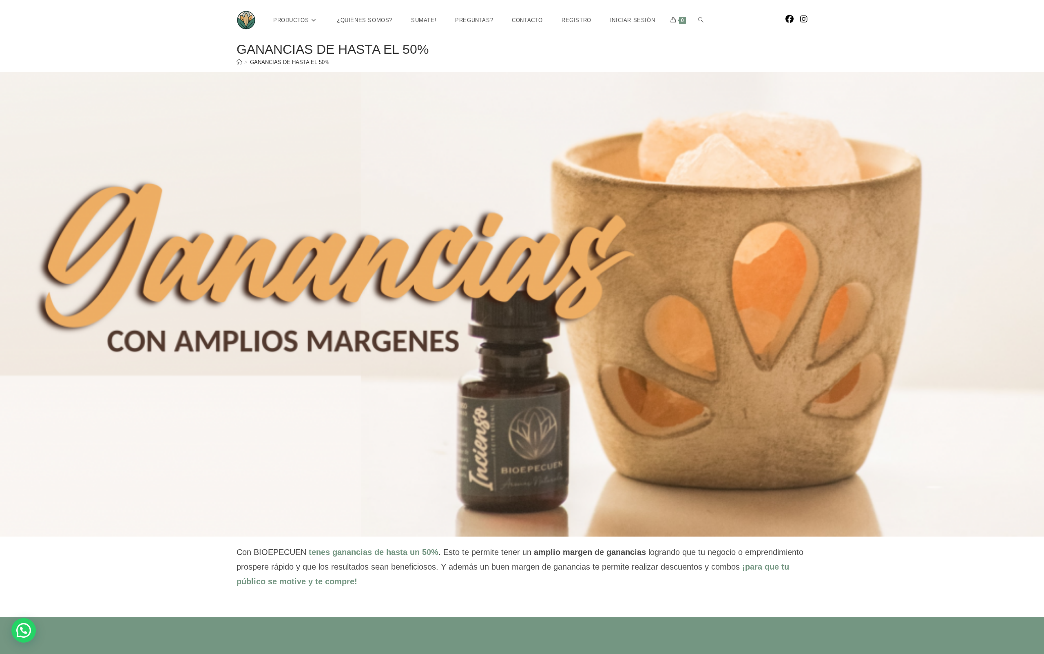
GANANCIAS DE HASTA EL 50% (290, 62)
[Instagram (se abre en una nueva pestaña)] (804, 19)
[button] (23, 630)
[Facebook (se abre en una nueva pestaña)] (789, 19)
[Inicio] (239, 62)
